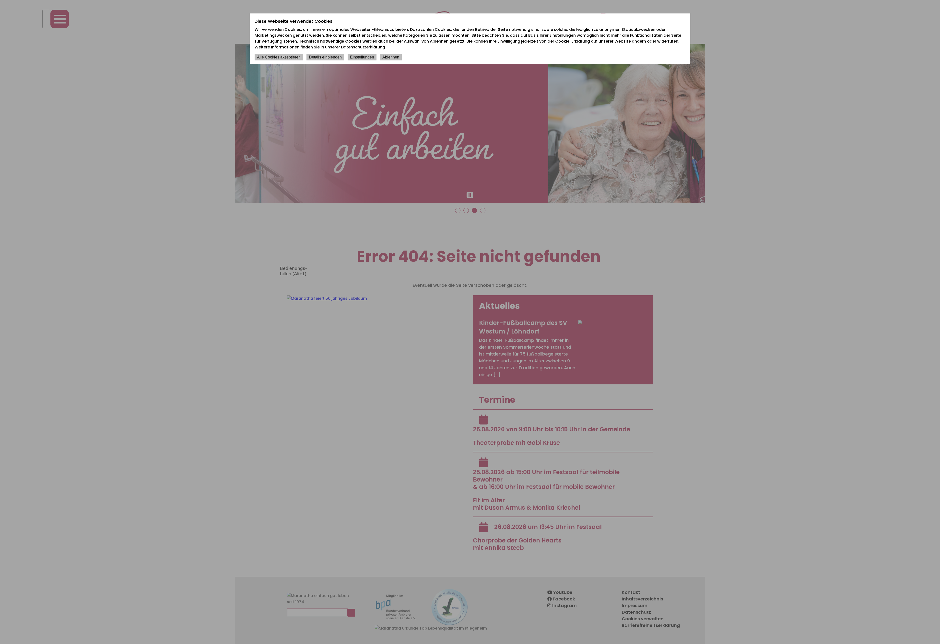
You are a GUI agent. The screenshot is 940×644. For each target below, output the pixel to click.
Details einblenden (325, 57)
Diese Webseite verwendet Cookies (293, 21)
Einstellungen (362, 57)
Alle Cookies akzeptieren (279, 57)
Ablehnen (390, 57)
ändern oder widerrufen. (655, 41)
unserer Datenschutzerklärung (355, 47)
